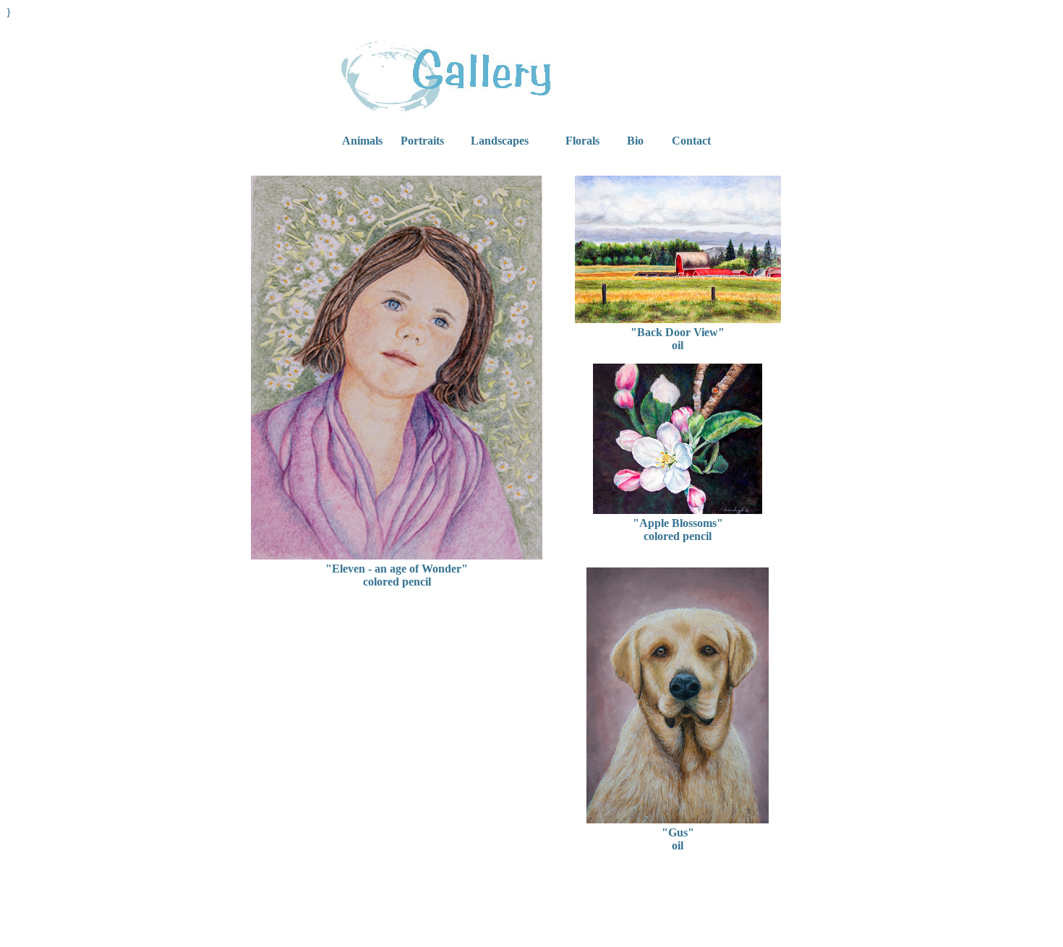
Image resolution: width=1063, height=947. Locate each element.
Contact (691, 140)
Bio (635, 140)
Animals (362, 140)
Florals (582, 140)
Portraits (422, 140)
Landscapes (500, 140)
